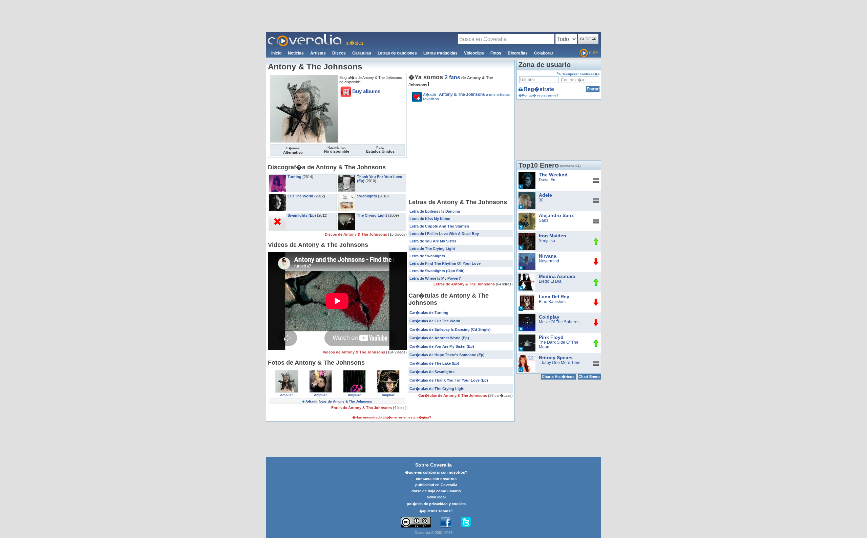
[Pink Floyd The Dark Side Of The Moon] (527, 337)
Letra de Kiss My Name (429, 219)
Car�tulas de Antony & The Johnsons (453, 395)
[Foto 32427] (320, 372)
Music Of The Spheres (559, 322)
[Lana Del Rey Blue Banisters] (527, 296)
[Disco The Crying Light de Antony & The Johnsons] (346, 215)
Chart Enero (589, 376)
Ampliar (286, 395)
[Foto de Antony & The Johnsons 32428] (304, 77)
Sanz (543, 220)
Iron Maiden (552, 235)
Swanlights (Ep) (302, 215)
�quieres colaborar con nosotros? (436, 472)
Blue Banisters (552, 301)
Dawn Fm (547, 179)
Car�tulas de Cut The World (434, 321)
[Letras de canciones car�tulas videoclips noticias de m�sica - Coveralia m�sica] (305, 36)
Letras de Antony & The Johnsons (465, 284)
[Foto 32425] (354, 372)
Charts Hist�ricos (558, 376)
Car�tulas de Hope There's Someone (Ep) (447, 355)
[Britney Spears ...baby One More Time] (527, 357)
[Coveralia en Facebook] (445, 522)
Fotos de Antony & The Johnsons (362, 408)
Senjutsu (547, 240)
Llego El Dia (550, 281)
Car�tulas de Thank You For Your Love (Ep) (448, 380)
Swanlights (367, 196)
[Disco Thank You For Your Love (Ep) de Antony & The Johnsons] (346, 177)
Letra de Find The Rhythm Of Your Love (445, 263)
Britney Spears (556, 357)
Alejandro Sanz (556, 215)
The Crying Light (372, 215)
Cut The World (300, 196)
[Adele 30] (527, 194)
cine (593, 52)
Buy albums (366, 91)
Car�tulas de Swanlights (431, 372)
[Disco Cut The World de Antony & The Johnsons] (277, 196)
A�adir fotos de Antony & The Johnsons (338, 401)
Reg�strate (539, 89)
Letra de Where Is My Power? (435, 278)
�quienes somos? (436, 511)
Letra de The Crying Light (432, 248)
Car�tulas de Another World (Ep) (439, 338)
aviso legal (436, 497)
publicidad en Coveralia (436, 485)
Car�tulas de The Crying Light (437, 389)
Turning (294, 177)
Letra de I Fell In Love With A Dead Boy (444, 234)
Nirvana (547, 256)
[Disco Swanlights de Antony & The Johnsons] (346, 196)
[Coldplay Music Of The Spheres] (527, 316)
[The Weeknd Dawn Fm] (527, 174)
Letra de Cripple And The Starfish (439, 226)
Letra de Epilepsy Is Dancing (434, 211)
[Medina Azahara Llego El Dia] (527, 276)
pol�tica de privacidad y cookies (436, 504)
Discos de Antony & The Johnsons (356, 234)
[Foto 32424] (388, 372)
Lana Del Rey (554, 296)
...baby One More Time (559, 362)
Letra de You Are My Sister (432, 241)
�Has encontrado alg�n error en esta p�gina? (391, 417)
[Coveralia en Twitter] (466, 522)
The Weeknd (553, 174)
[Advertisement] (433, 15)
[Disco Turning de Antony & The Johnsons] (277, 177)
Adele (545, 195)
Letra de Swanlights (427, 256)
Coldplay (549, 317)
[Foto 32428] (286, 372)
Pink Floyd (551, 337)
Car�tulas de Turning (428, 312)
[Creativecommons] (416, 522)
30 (541, 200)
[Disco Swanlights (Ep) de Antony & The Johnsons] (277, 215)
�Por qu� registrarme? (538, 95)
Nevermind (549, 261)
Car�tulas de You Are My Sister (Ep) (441, 346)
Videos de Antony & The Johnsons (354, 352)
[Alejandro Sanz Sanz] (527, 215)
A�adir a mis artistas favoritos (466, 96)
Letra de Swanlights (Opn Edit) (437, 271)
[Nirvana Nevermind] (527, 255)
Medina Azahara (557, 276)
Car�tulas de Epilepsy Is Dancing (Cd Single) (450, 329)
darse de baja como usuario (436, 491)
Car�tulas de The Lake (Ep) (434, 363)
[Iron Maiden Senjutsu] (527, 235)
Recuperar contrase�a (581, 74)
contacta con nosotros (436, 479)
